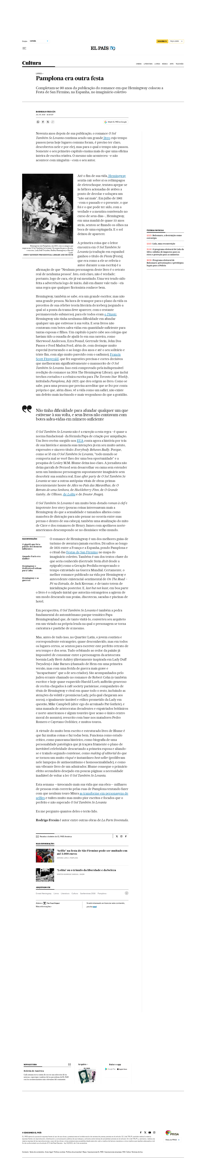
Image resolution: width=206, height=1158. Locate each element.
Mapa (85, 1152)
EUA (80, 441)
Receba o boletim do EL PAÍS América (56, 836)
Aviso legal (49, 1152)
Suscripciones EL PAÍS (95, 1152)
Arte (171, 64)
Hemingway (117, 176)
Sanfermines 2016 (87, 893)
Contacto (25, 1152)
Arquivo (82, 1064)
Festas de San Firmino (82, 552)
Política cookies (59, 1152)
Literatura (148, 64)
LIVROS (39, 74)
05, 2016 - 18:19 (44, 115)
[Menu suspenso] (24, 48)
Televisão (180, 64)
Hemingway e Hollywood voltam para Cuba (31, 568)
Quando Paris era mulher (31, 558)
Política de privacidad (74, 1152)
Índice (128, 1152)
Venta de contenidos (37, 1152)
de (69, 494)
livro (106, 138)
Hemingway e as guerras (30, 579)
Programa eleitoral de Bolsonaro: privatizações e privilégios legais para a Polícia (165, 263)
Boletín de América (34, 1071)
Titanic (111, 314)
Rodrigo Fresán (45, 111)
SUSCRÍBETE (162, 41)
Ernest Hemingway (43, 893)
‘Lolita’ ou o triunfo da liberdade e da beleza (86, 870)
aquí (95, 906)
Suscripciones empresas (113, 1152)
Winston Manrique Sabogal (68, 874)
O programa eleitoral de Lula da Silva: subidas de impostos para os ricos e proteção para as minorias (165, 252)
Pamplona (102, 893)
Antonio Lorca (63, 858)
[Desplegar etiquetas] (127, 893)
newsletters (30, 1065)
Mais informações (43, 906)
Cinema (139, 64)
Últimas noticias (155, 230)
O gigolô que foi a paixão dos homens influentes (32, 547)
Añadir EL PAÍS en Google (117, 122)
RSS (124, 1152)
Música (165, 64)
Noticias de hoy (137, 1152)
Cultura (31, 63)
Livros (157, 64)
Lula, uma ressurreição (164, 243)
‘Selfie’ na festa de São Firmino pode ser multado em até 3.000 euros (92, 852)
